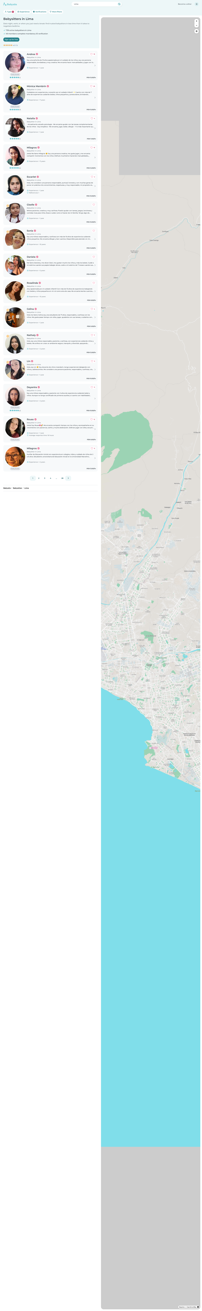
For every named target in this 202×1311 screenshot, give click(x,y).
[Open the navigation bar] (197, 4)
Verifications (40, 12)
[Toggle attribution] (198, 1307)
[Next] (68, 478)
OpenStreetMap (191, 1307)
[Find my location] (196, 31)
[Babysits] (10, 4)
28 (62, 478)
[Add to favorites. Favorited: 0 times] (94, 204)
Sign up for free (11, 39)
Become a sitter (185, 4)
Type (10, 12)
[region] (150, 663)
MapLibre (182, 1307)
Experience (24, 12)
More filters (57, 12)
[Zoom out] (196, 25)
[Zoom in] (196, 21)
